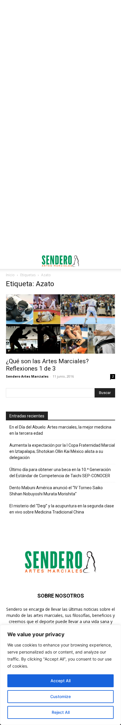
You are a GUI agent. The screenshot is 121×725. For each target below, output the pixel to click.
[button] (10, 261)
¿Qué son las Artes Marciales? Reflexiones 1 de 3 (47, 365)
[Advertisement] (60, 63)
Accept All (60, 680)
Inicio (10, 274)
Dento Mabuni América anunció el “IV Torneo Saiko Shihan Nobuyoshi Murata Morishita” (56, 490)
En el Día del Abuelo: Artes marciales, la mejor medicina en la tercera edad (60, 430)
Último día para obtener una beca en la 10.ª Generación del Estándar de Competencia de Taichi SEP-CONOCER (60, 472)
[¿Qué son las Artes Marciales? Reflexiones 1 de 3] (60, 324)
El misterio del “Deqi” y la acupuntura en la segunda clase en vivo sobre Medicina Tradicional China (61, 509)
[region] (60, 675)
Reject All (61, 712)
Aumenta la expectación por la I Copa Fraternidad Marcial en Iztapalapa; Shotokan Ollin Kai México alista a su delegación (62, 451)
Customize (60, 696)
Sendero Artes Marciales (27, 376)
